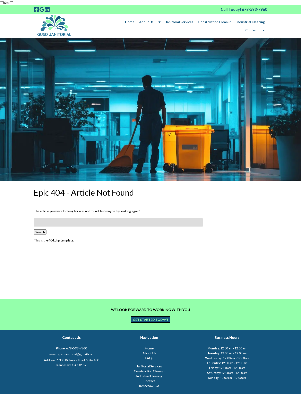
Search (40, 232)
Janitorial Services (179, 22)
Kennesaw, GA (149, 386)
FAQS (149, 358)
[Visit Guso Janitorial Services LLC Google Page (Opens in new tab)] (42, 9)
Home (129, 22)
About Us (146, 22)
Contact (251, 30)
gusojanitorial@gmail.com (76, 354)
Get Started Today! (150, 319)
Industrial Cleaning (250, 22)
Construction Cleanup (215, 22)
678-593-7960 (76, 348)
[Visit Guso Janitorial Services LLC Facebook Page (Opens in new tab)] (36, 9)
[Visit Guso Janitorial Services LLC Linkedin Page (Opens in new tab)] (47, 9)
